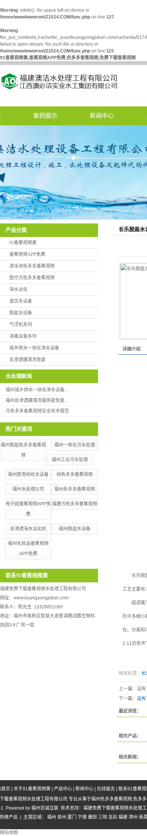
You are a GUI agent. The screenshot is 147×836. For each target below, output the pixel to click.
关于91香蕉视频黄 (32, 788)
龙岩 (112, 817)
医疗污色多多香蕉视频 (32, 277)
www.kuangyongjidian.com (41, 597)
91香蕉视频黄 (23, 242)
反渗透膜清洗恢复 (27, 359)
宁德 (82, 817)
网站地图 (9, 832)
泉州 (61, 817)
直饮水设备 (20, 301)
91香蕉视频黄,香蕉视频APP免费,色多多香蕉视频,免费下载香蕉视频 (68, 57)
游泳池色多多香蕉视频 (32, 266)
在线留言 (106, 788)
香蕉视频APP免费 (27, 254)
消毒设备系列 (23, 336)
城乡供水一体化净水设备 (34, 348)
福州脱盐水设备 (74, 528)
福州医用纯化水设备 (28, 474)
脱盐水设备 (20, 313)
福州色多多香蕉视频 (74, 489)
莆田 (92, 817)
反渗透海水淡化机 (28, 528)
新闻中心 (102, 115)
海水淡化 (18, 289)
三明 (102, 817)
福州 (51, 817)
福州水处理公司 (28, 489)
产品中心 (63, 788)
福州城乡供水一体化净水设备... (37, 390)
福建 (122, 817)
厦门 (72, 817)
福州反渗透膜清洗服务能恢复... (37, 400)
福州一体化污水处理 (74, 445)
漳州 (133, 817)
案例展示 (45, 115)
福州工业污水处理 (70, 459)
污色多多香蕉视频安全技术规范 (37, 411)
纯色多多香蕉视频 (75, 474)
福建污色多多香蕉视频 (74, 504)
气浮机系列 (20, 324)
